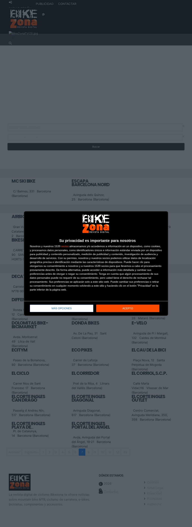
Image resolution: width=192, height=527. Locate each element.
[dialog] (96, 263)
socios (65, 246)
